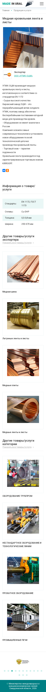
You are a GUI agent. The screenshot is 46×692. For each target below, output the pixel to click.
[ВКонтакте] (3, 170)
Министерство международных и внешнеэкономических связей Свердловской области (24, 686)
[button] (4, 671)
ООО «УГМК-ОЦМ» (23, 76)
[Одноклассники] (7, 170)
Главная (5, 10)
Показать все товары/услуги (17, 242)
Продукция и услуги (22, 10)
